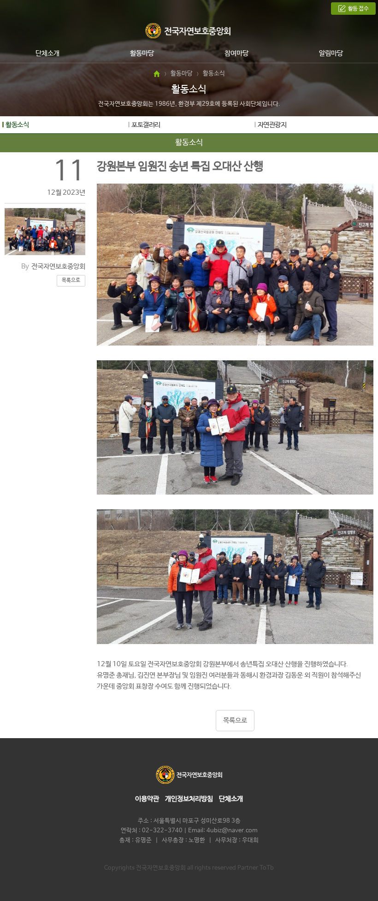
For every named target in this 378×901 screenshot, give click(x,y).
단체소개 (47, 53)
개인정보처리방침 (189, 799)
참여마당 (236, 53)
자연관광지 (272, 125)
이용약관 (147, 799)
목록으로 (71, 280)
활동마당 (142, 53)
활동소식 (17, 125)
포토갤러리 (145, 125)
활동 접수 (358, 9)
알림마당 (331, 53)
